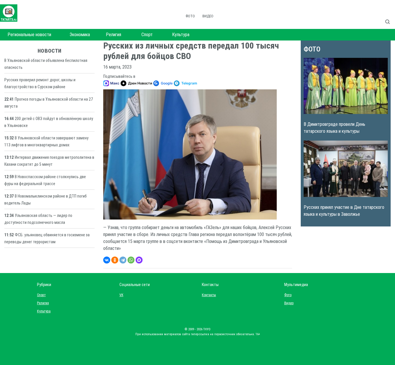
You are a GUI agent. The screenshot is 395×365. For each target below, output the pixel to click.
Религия (113, 34)
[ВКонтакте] (106, 260)
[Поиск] (390, 16)
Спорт (147, 34)
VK (121, 295)
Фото (190, 16)
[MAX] (139, 260)
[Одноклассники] (114, 260)
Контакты (207, 295)
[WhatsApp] (131, 260)
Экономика (80, 34)
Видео (207, 16)
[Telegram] (122, 260)
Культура (180, 34)
